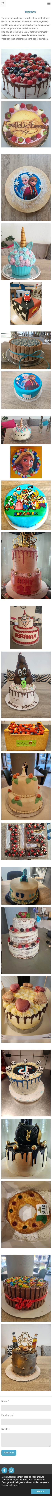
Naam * (5, 1401)
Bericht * (5, 1429)
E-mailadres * (7, 1415)
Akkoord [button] (40, 1491)
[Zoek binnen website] (3, 3)
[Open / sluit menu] (49, 3)
